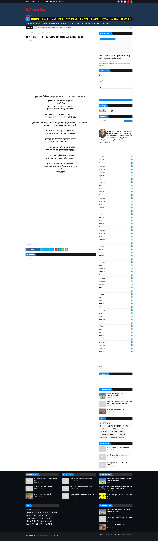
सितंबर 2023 (115, 236)
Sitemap (61, 1)
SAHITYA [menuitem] (114, 19)
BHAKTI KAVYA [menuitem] (34, 23)
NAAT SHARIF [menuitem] (57, 19)
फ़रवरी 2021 (115, 336)
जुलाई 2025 (115, 172)
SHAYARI (113, 437)
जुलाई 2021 (115, 320)
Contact (39, 1)
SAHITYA (103, 437)
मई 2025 (115, 179)
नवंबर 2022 (115, 268)
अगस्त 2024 (115, 208)
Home (27, 1)
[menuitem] (28, 19)
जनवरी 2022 (115, 300)
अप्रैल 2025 (115, 182)
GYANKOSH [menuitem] (74, 23)
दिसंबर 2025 (115, 163)
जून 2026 (115, 156)
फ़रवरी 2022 (115, 297)
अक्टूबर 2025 (115, 169)
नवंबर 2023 (115, 230)
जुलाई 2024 (115, 211)
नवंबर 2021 (115, 307)
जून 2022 (115, 284)
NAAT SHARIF (118, 431)
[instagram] (125, 1)
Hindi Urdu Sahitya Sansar (42, 535)
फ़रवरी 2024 (115, 220)
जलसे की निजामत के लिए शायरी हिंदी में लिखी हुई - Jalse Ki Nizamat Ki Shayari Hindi (119, 487)
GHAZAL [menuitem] (94, 19)
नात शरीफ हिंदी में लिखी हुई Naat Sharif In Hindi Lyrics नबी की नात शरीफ (119, 394)
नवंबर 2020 (115, 345)
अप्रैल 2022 (115, 291)
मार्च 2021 (115, 332)
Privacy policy (53, 1)
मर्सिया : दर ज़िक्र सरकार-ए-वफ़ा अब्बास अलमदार (118, 447)
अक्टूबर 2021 (115, 310)
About (107, 535)
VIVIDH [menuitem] (106, 23)
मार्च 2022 (115, 294)
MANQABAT (105, 431)
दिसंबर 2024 (115, 195)
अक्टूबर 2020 (115, 348)
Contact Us (113, 535)
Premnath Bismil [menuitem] (91, 23)
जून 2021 (115, 323)
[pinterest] (128, 1)
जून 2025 (115, 176)
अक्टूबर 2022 (115, 272)
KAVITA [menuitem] (104, 19)
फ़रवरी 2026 (115, 160)
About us (33, 1)
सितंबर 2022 (115, 275)
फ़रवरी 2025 (115, 188)
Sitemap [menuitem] (35, 19)
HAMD (114, 429)
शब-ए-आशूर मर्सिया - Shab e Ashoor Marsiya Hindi (60, 27)
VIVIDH (122, 437)
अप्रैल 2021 (115, 329)
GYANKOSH (104, 429)
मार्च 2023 (115, 256)
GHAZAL (126, 426)
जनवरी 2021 (115, 339)
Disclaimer (45, 1)
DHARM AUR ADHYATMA (110, 426)
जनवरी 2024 (115, 224)
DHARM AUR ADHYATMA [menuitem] (54, 23)
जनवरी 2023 (115, 262)
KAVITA (122, 429)
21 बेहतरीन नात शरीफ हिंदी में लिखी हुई (115, 409)
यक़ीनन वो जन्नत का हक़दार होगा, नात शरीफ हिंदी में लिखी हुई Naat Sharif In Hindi (119, 495)
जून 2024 (115, 214)
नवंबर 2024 (115, 198)
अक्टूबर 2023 (115, 233)
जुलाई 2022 (115, 281)
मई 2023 (115, 249)
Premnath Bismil (117, 434)
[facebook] (118, 1)
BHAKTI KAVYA (33, 33)
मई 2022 (115, 288)
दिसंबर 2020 (115, 342)
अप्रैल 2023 (115, 252)
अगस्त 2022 (115, 278)
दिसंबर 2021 (115, 304)
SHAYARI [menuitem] (84, 19)
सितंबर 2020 (115, 352)
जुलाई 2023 (115, 243)
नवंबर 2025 (115, 166)
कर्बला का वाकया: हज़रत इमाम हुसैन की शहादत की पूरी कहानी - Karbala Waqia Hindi (115, 57)
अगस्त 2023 (115, 240)
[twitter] (122, 1)
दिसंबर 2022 (115, 265)
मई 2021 (115, 326)
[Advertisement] (61, 68)
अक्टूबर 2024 (115, 201)
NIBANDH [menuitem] (125, 19)
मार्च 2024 (115, 217)
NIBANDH (104, 434)
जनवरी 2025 (115, 192)
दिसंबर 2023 (115, 227)
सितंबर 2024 (115, 204)
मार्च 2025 (115, 185)
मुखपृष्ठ (100, 366)
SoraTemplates (36, 538)
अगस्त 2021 (115, 316)
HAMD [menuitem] (45, 19)
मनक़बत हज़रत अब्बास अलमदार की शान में (43, 486)
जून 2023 (115, 246)
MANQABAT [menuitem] (71, 19)
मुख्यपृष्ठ (27, 33)
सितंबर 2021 (115, 313)
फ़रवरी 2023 (115, 259)
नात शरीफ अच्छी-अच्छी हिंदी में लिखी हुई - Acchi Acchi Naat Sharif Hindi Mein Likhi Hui (119, 402)
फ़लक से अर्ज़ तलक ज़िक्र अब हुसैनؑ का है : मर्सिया (118, 455)
